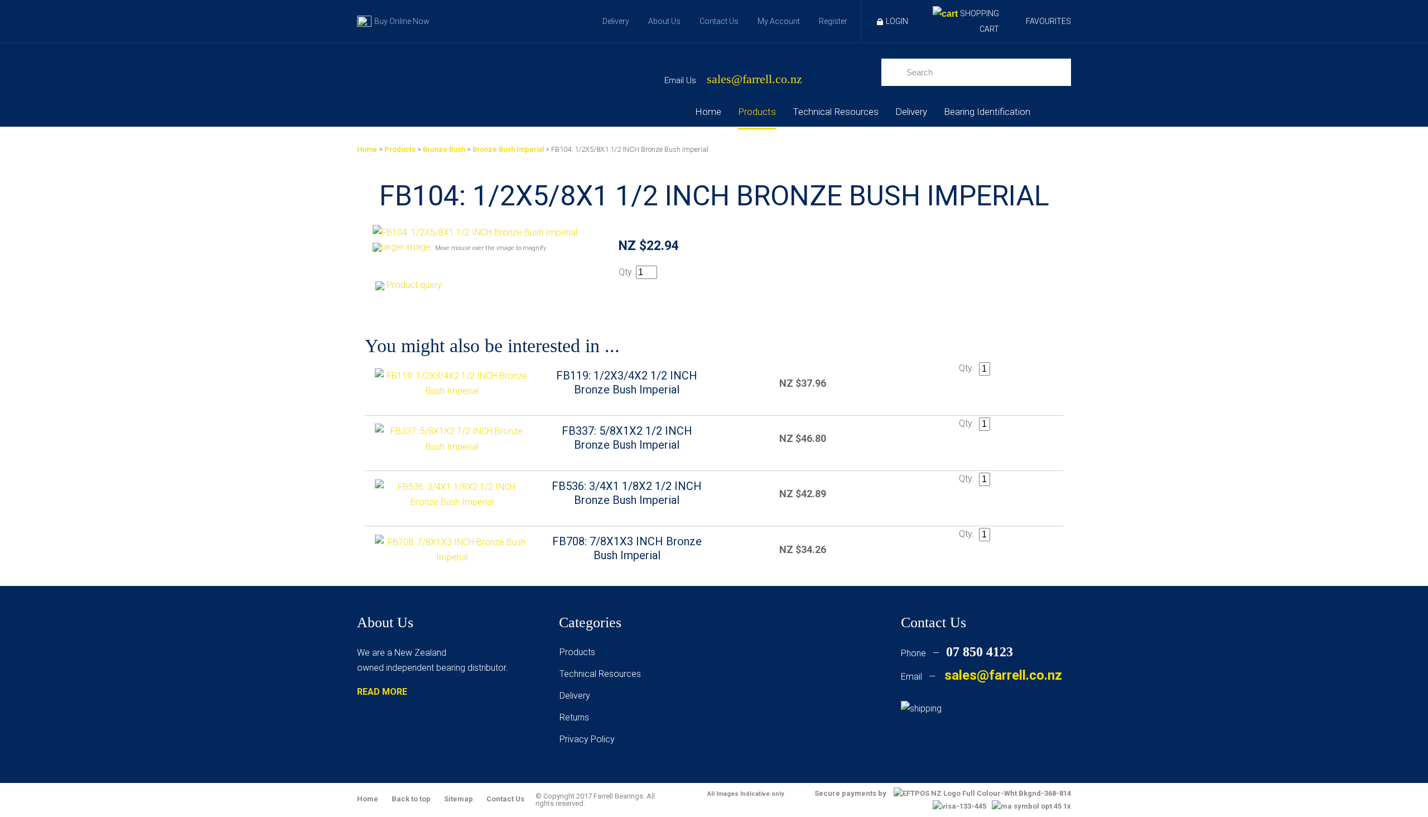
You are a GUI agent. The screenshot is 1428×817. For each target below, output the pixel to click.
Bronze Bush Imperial (508, 149)
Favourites (1048, 21)
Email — (981, 676)
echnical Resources (602, 674)
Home (708, 111)
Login (897, 21)
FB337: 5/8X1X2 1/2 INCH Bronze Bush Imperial (627, 437)
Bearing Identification (987, 111)
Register (833, 21)
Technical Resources (836, 111)
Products (757, 111)
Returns (574, 717)
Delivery (615, 21)
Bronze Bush (444, 149)
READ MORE (382, 691)
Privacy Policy (587, 739)
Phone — (957, 653)
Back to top (411, 798)
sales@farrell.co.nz (754, 79)
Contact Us (719, 21)
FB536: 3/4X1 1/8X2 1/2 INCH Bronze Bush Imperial (627, 493)
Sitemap (458, 798)
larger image (406, 247)
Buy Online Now (402, 21)
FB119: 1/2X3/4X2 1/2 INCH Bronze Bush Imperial (626, 382)
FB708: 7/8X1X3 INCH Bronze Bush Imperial (627, 548)
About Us (664, 21)
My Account (779, 21)
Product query (414, 285)
